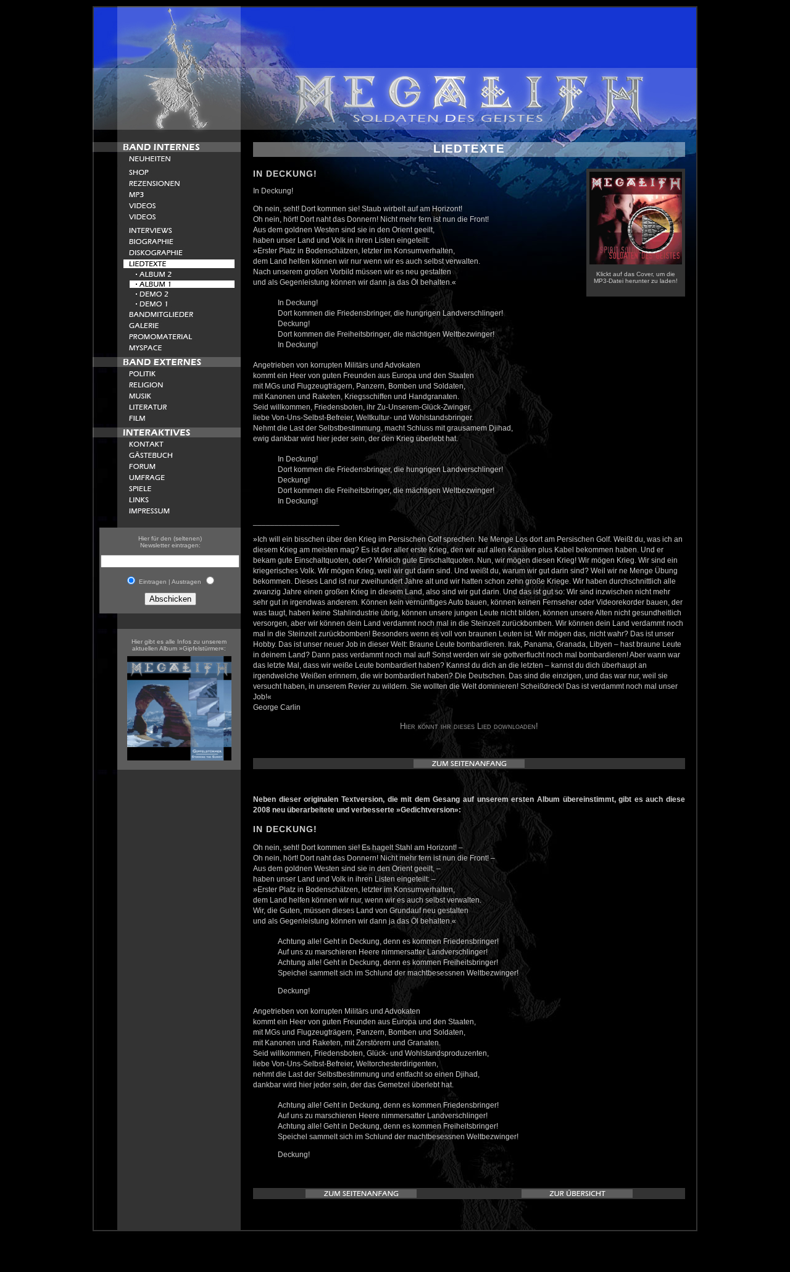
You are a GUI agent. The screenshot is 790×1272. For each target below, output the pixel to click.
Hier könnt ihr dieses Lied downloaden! (469, 726)
